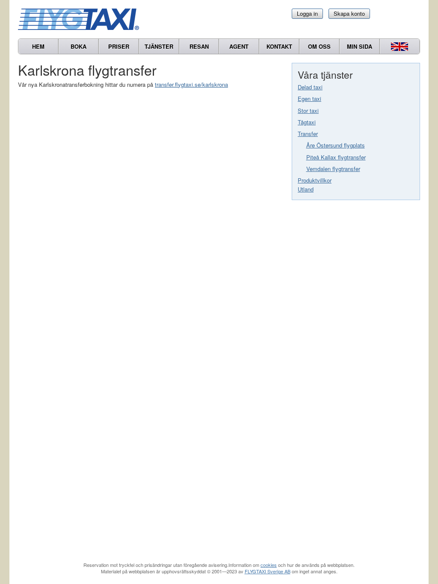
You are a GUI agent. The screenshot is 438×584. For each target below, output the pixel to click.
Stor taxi (308, 110)
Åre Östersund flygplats (335, 145)
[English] (400, 46)
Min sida (359, 46)
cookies (268, 564)
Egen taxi (309, 98)
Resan (199, 46)
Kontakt (279, 46)
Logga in (307, 13)
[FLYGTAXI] (82, 19)
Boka (78, 46)
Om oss (319, 46)
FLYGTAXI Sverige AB (267, 571)
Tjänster (159, 46)
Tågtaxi (307, 122)
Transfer (308, 134)
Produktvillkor (314, 180)
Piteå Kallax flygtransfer (336, 157)
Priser (118, 46)
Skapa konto (349, 13)
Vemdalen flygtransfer (333, 169)
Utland (306, 189)
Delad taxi (310, 87)
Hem (38, 46)
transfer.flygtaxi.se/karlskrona (191, 84)
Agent (239, 46)
